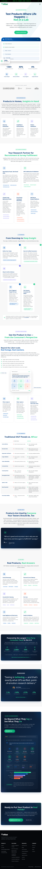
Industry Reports (25, 851)
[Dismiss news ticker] (40, 1)
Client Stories (24, 849)
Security (23, 859)
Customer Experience (15, 859)
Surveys (2, 847)
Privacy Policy (30, 866)
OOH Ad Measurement (5, 849)
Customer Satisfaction (16, 857)
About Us (33, 845)
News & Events (24, 855)
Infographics (24, 853)
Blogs (23, 847)
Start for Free (29, 820)
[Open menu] (40, 4)
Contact (33, 851)
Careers (23, 857)
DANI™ (2, 845)
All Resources (24, 845)
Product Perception (15, 861)
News (33, 849)
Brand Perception (15, 848)
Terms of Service (38, 866)
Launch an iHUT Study (21, 32)
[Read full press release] (21, 1)
